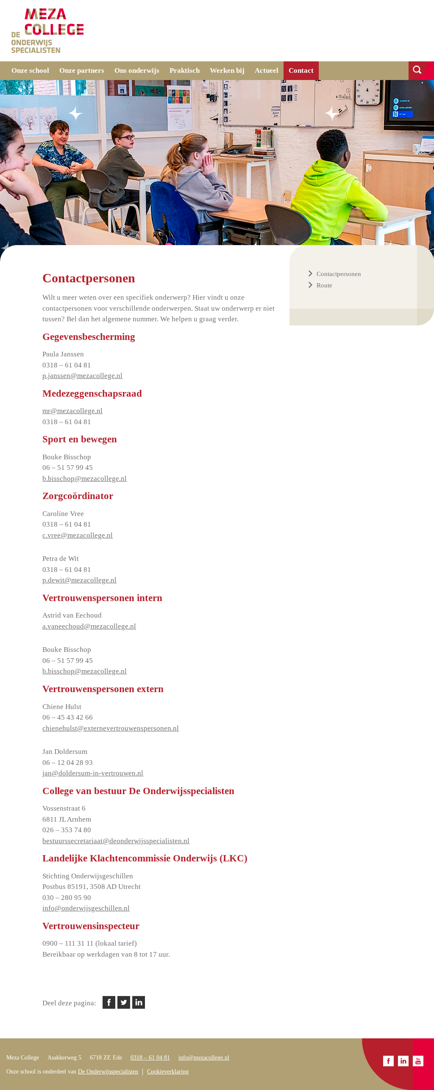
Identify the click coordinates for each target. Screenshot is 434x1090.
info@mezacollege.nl (203, 1057)
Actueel (266, 70)
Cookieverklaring (168, 1071)
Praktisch (185, 70)
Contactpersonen (339, 273)
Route (324, 285)
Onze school (30, 70)
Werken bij (227, 70)
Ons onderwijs (136, 70)
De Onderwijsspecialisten (108, 1071)
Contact (301, 70)
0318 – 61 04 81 (150, 1057)
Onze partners (81, 70)
